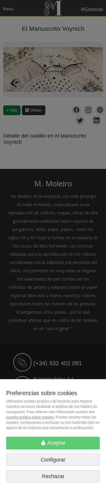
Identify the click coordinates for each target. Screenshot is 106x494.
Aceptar (55, 443)
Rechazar (53, 476)
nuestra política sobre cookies (30, 417)
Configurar (53, 460)
